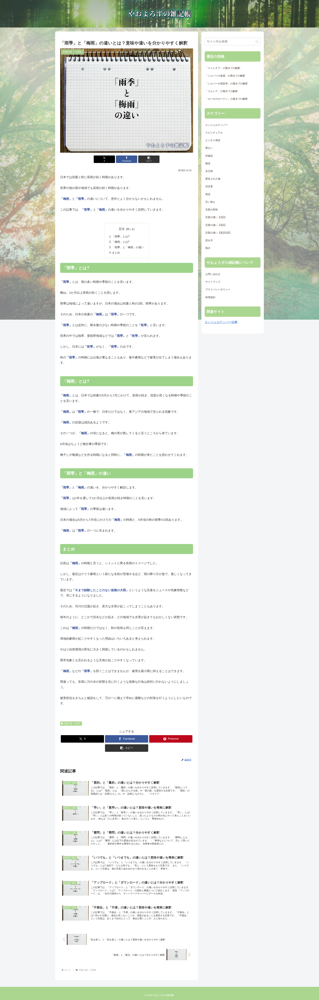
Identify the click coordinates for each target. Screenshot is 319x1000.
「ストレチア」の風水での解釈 (222, 68)
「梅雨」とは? (120, 241)
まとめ (116, 252)
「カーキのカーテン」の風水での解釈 (226, 99)
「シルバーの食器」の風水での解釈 (225, 75)
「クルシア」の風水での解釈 (221, 91)
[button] (149, 159)
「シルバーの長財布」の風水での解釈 (226, 83)
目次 (122, 229)
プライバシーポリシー (217, 289)
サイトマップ (212, 282)
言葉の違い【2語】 (72, 723)
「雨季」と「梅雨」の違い (128, 247)
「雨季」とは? (120, 236)
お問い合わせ (212, 274)
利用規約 (210, 297)
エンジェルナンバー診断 (221, 322)
